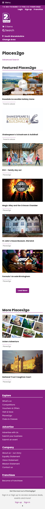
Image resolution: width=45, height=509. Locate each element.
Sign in (27, 502)
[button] (6, 2)
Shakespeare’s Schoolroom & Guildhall (20, 134)
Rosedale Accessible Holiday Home (18, 99)
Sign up (18, 502)
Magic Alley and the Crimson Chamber (20, 205)
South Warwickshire (14, 36)
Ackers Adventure (10, 341)
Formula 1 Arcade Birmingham (16, 276)
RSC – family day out (12, 170)
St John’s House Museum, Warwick (18, 241)
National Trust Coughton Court (16, 377)
